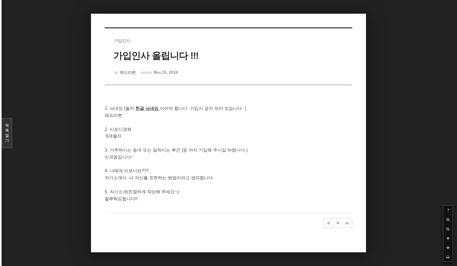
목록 (7, 133)
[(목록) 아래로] (448, 247)
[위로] (448, 238)
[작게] (448, 229)
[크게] (448, 219)
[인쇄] (448, 257)
